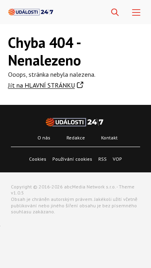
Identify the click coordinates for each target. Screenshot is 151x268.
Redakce (75, 138)
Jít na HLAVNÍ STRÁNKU (41, 85)
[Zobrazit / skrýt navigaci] (136, 12)
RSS (102, 159)
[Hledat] (115, 12)
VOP (117, 159)
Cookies (37, 159)
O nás (43, 138)
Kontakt (109, 138)
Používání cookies (72, 159)
